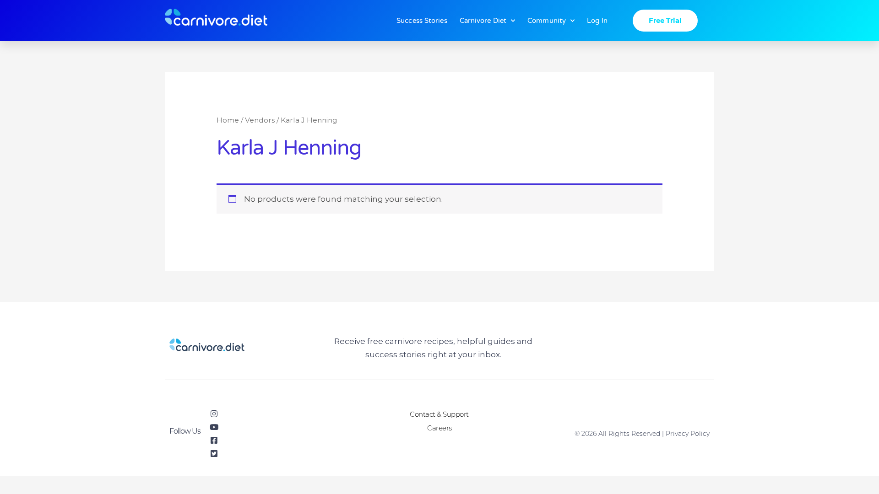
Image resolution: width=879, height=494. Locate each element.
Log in (597, 20)
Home (228, 120)
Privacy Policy (688, 434)
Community (546, 20)
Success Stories (421, 20)
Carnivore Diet (483, 20)
